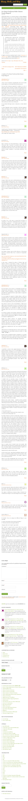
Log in (4, 652)
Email (3, 585)
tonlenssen (4, 345)
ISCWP (4, 770)
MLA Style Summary (7, 793)
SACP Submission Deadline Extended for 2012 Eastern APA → (20, 68)
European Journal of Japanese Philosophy (11, 736)
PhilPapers (5, 710)
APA (3, 759)
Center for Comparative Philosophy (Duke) (11, 760)
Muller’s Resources (6, 705)
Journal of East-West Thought (8, 744)
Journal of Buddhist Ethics (8, 739)
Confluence (5, 730)
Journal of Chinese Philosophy (8, 742)
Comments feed (6, 655)
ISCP (3, 769)
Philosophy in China (17, 60)
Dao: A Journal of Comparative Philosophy (11, 734)
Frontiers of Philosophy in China (9, 737)
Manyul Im (3, 157)
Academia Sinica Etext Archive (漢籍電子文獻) (11, 685)
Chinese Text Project (7, 695)
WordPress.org (6, 656)
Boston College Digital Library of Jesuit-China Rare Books (14, 687)
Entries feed (5, 653)
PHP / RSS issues (14, 642)
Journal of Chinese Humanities (9, 740)
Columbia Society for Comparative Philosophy (12, 765)
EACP (4, 768)
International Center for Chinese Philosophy (11, 701)
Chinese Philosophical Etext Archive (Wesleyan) (12, 694)
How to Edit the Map (7, 720)
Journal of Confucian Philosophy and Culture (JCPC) (13, 743)
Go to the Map (5, 718)
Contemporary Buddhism (8, 731)
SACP (4, 772)
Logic (13, 60)
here (18, 58)
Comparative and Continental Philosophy (11, 727)
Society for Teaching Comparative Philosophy (11, 775)
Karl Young (7, 634)
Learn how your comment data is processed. (14, 597)
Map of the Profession (7, 704)
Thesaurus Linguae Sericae (8, 713)
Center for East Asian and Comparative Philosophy (13, 762)
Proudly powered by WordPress (10, 798)
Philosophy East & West (7, 747)
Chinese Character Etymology (8, 691)
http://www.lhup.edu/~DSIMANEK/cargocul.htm (11, 131)
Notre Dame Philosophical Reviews (9, 707)
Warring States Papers (7, 749)
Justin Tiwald (7, 609)
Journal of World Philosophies (8, 746)
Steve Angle (8, 60)
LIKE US (3, 603)
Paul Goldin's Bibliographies (8, 708)
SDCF (4, 773)
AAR (3, 755)
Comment (4, 566)
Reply (25, 121)
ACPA (4, 757)
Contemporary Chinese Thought (9, 733)
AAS (3, 756)
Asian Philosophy (6, 726)
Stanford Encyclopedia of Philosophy (10, 711)
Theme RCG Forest (19, 798)
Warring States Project (7, 779)
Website (3, 589)
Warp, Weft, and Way (10, 1)
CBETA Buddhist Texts (7, 688)
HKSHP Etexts (5, 700)
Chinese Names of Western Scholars (10, 692)
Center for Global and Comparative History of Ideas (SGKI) (14, 763)
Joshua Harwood (5, 79)
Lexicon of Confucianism (7, 703)
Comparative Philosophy (7, 729)
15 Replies (24, 62)
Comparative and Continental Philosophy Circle (12, 766)
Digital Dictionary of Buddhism (9, 697)
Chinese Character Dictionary (8, 690)
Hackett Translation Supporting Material (10, 698)
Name (3, 580)
